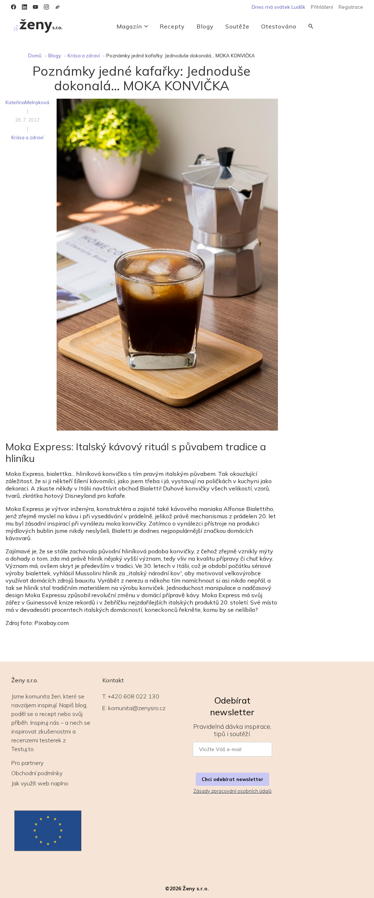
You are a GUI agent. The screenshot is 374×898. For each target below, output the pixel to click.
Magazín (129, 26)
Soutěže (237, 26)
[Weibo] (57, 7)
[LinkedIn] (24, 7)
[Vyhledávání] (310, 26)
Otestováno (279, 26)
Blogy (205, 26)
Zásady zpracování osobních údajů (232, 791)
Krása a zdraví (84, 55)
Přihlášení (322, 7)
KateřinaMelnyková (27, 102)
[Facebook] (13, 7)
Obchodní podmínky (36, 773)
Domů (35, 55)
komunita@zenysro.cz (136, 708)
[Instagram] (46, 7)
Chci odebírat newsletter (232, 779)
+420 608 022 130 (133, 696)
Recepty (172, 26)
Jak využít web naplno (39, 783)
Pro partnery (27, 762)
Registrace (351, 7)
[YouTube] (35, 7)
